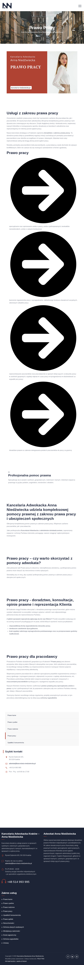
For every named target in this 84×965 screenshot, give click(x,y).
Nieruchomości (8, 923)
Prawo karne (12, 715)
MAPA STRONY (22, 961)
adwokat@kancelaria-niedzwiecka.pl (22, 763)
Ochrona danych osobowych (13, 927)
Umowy (6, 943)
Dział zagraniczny (9, 935)
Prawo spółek (8, 919)
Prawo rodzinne (13, 729)
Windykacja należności (11, 931)
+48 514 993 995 (18, 881)
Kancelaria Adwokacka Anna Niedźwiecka (30, 956)
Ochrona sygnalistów (10, 939)
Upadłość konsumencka (16, 742)
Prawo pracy (12, 736)
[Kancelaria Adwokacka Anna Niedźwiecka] (7, 5)
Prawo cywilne (12, 722)
